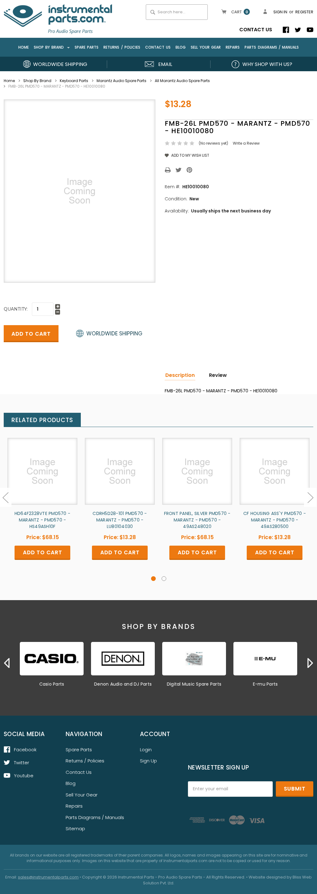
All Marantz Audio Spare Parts (182, 80)
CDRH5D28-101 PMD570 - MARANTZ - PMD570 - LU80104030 (120, 520)
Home (23, 47)
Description (180, 375)
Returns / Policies (121, 47)
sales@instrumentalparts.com (48, 877)
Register (304, 12)
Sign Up (148, 760)
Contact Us (255, 29)
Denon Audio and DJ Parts (123, 684)
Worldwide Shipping (60, 64)
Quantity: (16, 309)
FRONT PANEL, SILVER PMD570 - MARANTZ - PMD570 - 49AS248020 (197, 520)
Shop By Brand (50, 47)
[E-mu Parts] (265, 658)
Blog (181, 47)
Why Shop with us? (267, 64)
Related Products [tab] (42, 420)
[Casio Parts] (52, 658)
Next (310, 497)
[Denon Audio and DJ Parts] (123, 658)
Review (218, 375)
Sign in (280, 12)
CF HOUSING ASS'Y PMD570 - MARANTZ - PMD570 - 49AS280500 (274, 520)
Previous (7, 663)
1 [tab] (153, 578)
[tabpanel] (42, 506)
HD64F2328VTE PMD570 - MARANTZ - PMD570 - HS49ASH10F (42, 520)
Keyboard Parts (74, 80)
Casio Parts (51, 684)
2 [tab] (164, 578)
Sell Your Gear (206, 47)
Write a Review (246, 143)
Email (165, 64)
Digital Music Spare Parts (194, 684)
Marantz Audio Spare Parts (121, 80)
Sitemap (75, 828)
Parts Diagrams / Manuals (272, 47)
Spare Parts (86, 47)
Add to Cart (42, 476)
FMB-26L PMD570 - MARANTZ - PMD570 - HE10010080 (56, 86)
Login (146, 749)
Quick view (42, 466)
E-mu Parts (265, 684)
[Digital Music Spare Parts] (194, 658)
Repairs (233, 47)
